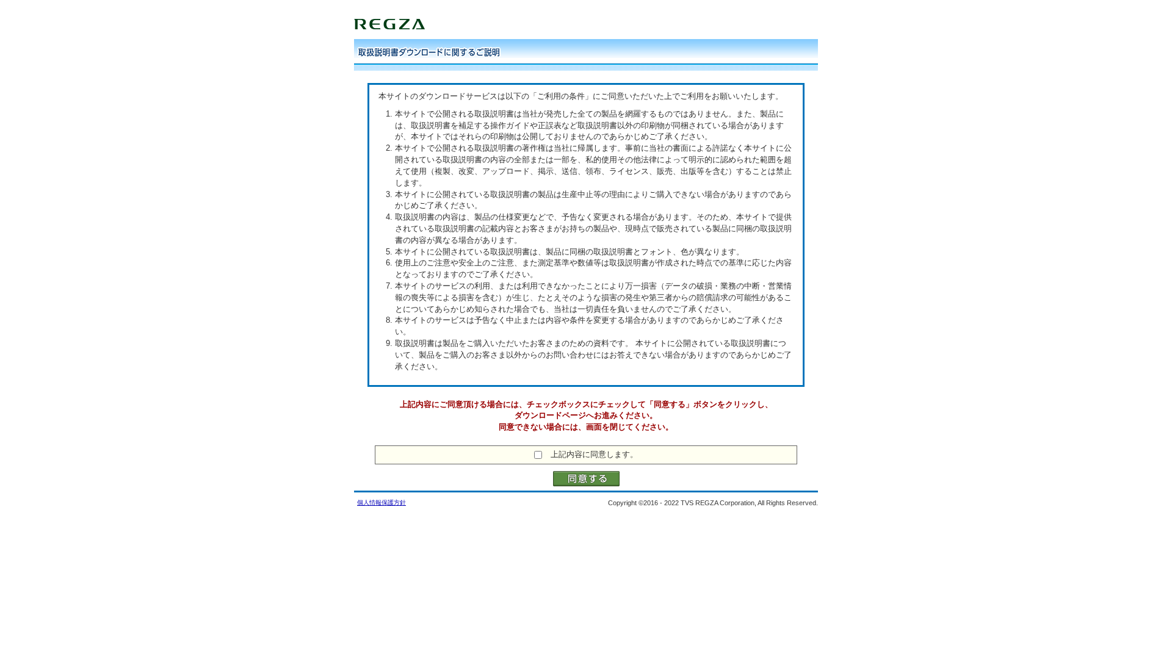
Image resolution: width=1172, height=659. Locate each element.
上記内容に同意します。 (594, 454)
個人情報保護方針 (381, 502)
